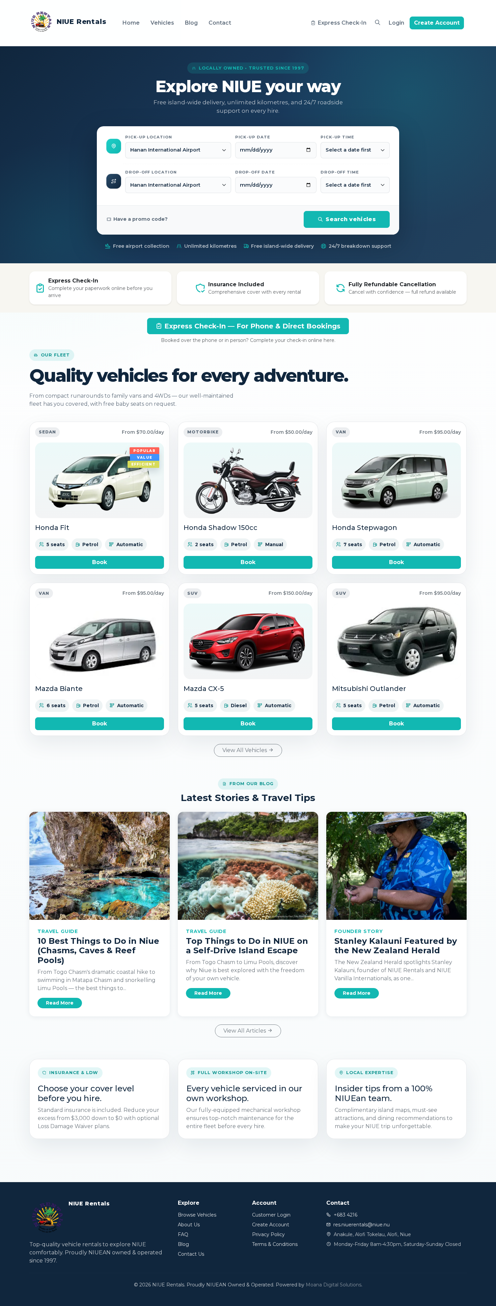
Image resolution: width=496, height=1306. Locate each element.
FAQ (183, 1234)
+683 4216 (345, 1215)
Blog (191, 23)
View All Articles (245, 1031)
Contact (220, 23)
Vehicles (162, 23)
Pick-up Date (252, 137)
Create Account (437, 23)
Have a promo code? (140, 219)
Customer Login (271, 1215)
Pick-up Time (337, 137)
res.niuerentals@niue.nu (361, 1225)
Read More (60, 1003)
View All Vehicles (245, 750)
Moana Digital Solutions (333, 1285)
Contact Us (191, 1254)
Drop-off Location (151, 172)
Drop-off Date (255, 172)
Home (131, 23)
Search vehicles (351, 219)
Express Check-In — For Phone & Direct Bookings (251, 326)
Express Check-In (342, 23)
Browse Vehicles (197, 1215)
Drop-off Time (340, 172)
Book (99, 562)
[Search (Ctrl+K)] (377, 23)
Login (396, 23)
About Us (189, 1225)
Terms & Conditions (275, 1244)
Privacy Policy (268, 1234)
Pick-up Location (148, 137)
